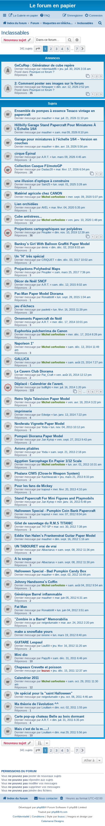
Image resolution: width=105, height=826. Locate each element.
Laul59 (46, 645)
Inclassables (15, 33)
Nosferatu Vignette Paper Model (39, 424)
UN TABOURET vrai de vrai (36, 546)
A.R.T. (45, 156)
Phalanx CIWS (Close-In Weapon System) (47, 473)
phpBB (41, 807)
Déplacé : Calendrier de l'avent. (39, 384)
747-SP (46, 526)
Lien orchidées (26, 204)
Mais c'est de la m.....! (32, 729)
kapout (46, 489)
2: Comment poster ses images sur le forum (49, 83)
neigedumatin (50, 622)
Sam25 (46, 184)
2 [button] (51, 48)
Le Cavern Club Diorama (34, 371)
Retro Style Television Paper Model (42, 399)
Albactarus (48, 549)
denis (45, 247)
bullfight (46, 387)
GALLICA (22, 359)
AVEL (45, 207)
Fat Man (21, 607)
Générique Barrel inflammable (38, 594)
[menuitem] (23, 15)
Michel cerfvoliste (53, 196)
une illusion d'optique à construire (42, 181)
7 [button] (77, 48)
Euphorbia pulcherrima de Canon (41, 331)
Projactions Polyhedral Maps (37, 269)
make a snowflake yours (33, 632)
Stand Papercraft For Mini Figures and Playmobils (54, 498)
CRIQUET (48, 259)
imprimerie (23, 411)
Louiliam (46, 707)
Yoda (45, 427)
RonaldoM (48, 297)
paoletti (46, 309)
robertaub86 (49, 68)
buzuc (46, 670)
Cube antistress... (28, 216)
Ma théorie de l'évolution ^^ (37, 704)
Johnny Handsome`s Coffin (36, 582)
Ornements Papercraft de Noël (38, 318)
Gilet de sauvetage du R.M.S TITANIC (44, 523)
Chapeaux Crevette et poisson (38, 667)
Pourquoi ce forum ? (41, 71)
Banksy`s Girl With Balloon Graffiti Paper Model (52, 244)
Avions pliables (27, 448)
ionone (46, 635)
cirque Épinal (25, 153)
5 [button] (68, 48)
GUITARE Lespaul (29, 642)
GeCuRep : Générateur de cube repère (44, 65)
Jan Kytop (48, 439)
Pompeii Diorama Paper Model (39, 436)
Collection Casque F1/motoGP (38, 166)
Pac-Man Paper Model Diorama (39, 294)
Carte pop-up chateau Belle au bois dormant (49, 716)
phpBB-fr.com (59, 812)
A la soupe (23, 559)
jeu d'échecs (24, 306)
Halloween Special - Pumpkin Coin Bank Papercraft (55, 511)
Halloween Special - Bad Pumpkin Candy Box (50, 571)
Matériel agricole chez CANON (38, 193)
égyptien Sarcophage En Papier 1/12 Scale (48, 461)
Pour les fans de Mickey (33, 486)
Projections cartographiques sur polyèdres (48, 229)
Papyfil (46, 658)
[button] (38, 49)
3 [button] (56, 48)
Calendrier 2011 (27, 678)
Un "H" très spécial (29, 256)
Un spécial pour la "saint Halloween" (43, 693)
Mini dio (21, 655)
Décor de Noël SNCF (31, 281)
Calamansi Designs (52, 821)
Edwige (46, 414)
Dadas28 (47, 169)
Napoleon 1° (24, 343)
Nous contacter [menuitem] (48, 798)
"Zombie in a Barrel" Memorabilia (41, 619)
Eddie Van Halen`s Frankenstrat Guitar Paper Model (55, 536)
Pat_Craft (47, 374)
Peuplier (46, 232)
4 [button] (62, 48)
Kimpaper (47, 86)
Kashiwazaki (49, 476)
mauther (47, 118)
